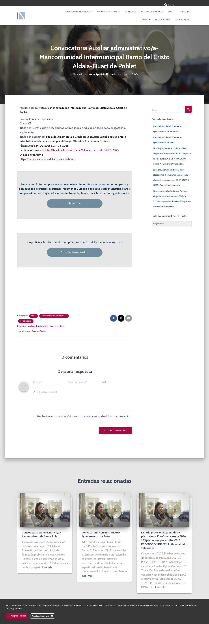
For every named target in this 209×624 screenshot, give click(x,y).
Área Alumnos (182, 20)
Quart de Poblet (39, 331)
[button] (174, 12)
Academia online (163, 20)
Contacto (184, 12)
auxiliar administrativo (38, 326)
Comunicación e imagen (108, 12)
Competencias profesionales (79, 12)
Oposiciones (130, 12)
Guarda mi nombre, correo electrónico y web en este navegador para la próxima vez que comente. (83, 416)
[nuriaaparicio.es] (21, 15)
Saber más (74, 203)
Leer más (47, 567)
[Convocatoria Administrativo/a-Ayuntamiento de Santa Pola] (45, 509)
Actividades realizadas (152, 12)
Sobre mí (146, 20)
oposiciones (24, 331)
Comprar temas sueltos (75, 252)
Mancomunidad (57, 326)
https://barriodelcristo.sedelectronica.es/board (47, 159)
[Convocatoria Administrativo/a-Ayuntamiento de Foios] (104, 509)
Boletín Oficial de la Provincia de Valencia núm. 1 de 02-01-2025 (80, 150)
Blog (170, 12)
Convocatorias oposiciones (54, 316)
